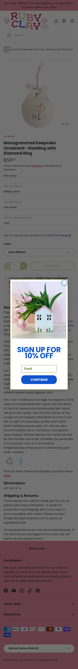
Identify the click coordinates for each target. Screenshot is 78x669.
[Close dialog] (64, 283)
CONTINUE (39, 379)
